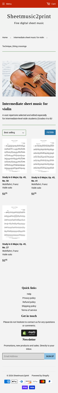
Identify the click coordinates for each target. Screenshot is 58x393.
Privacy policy (29, 298)
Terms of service (29, 310)
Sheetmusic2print (21, 375)
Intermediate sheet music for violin (29, 37)
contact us (32, 322)
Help (29, 294)
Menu (9, 4)
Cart (53, 4)
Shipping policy (29, 306)
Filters (50, 132)
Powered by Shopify (40, 375)
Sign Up (50, 356)
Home (5, 37)
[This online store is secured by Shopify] (29, 335)
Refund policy (29, 302)
